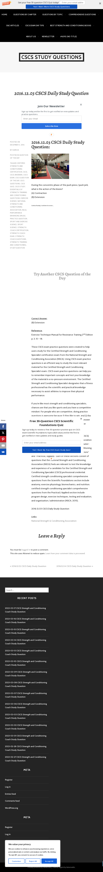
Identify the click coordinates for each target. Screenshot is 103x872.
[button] (51, 423)
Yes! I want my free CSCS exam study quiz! (51, 450)
